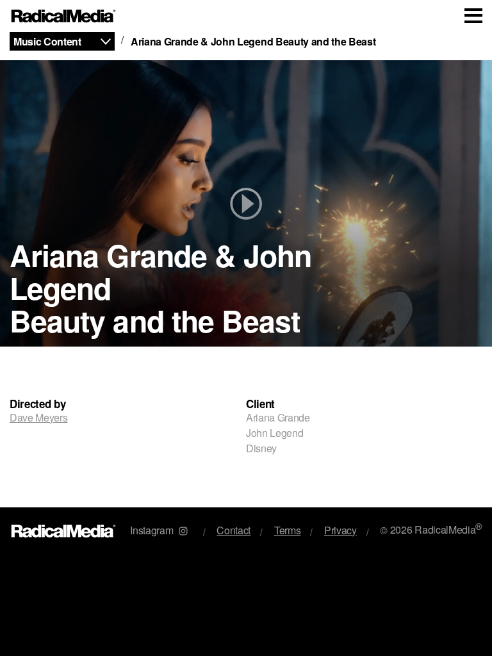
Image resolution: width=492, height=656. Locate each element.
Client (260, 404)
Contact (233, 530)
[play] (246, 203)
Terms (287, 530)
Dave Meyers (38, 417)
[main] (246, 269)
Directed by (37, 404)
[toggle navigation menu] (473, 15)
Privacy (340, 530)
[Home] (63, 16)
